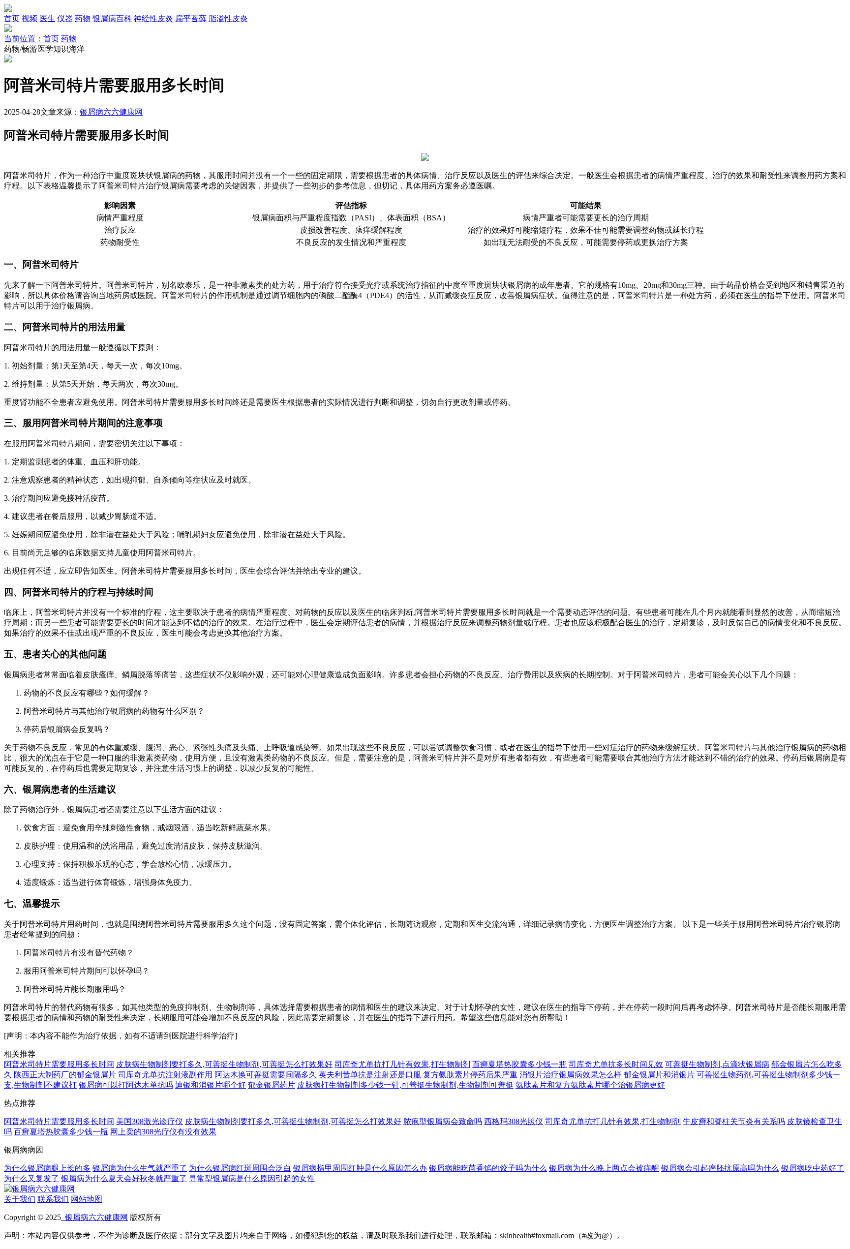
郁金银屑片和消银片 (659, 1074)
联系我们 (53, 1199)
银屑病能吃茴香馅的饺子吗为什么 (488, 1168)
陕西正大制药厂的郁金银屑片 (65, 1074)
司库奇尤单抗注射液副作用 (165, 1074)
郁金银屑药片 (271, 1085)
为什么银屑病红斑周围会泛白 (240, 1168)
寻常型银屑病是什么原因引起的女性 (252, 1178)
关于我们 (19, 1199)
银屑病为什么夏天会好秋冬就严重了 (124, 1178)
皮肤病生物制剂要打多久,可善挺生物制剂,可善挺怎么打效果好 (224, 1064)
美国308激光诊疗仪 (149, 1121)
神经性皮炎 (153, 18)
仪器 (65, 18)
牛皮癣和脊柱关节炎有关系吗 (734, 1121)
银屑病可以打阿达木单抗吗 (126, 1085)
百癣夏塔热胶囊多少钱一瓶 (519, 1064)
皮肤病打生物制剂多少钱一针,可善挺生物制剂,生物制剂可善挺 (405, 1085)
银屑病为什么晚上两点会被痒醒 (604, 1168)
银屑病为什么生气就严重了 (139, 1168)
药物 (83, 18)
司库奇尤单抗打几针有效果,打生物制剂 (402, 1064)
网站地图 (86, 1199)
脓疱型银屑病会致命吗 (442, 1121)
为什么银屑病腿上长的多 (47, 1168)
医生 (47, 18)
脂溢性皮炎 (228, 18)
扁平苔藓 (191, 18)
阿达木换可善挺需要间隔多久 (265, 1074)
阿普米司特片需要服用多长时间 (59, 1064)
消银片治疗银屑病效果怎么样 (570, 1074)
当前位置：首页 (31, 38)
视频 (29, 18)
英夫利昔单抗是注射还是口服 (370, 1074)
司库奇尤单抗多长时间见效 (616, 1064)
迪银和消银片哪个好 (210, 1085)
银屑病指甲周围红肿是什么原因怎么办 (360, 1168)
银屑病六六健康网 (111, 112)
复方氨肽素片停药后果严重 (470, 1074)
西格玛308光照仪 (513, 1121)
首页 (12, 18)
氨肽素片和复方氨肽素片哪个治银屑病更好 (590, 1085)
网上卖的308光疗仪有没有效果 (163, 1131)
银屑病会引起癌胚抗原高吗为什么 (720, 1168)
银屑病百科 (112, 18)
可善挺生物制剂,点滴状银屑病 (717, 1064)
